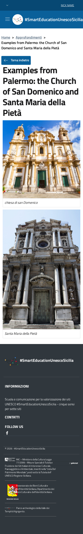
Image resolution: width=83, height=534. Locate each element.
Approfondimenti (29, 37)
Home (5, 37)
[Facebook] (7, 432)
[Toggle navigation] (7, 19)
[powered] (73, 462)
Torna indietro (19, 60)
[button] (7, 5)
